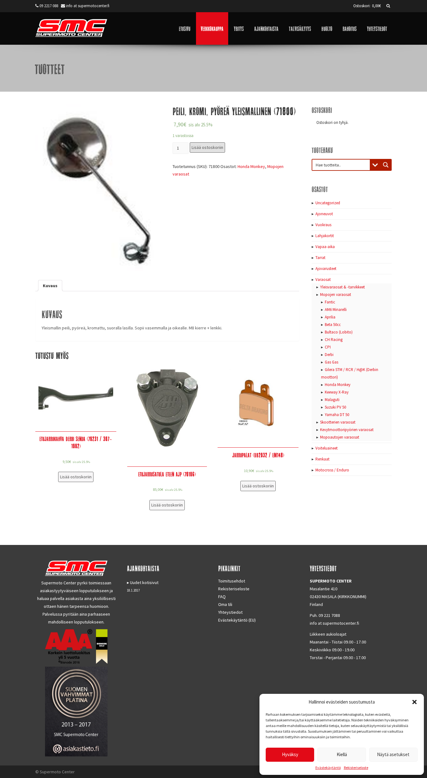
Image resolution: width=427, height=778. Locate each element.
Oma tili (225, 604)
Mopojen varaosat (335, 294)
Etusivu (184, 28)
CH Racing (334, 339)
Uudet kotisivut (144, 582)
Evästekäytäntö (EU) (237, 620)
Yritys (239, 28)
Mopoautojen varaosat (339, 437)
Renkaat (322, 459)
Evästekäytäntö (328, 767)
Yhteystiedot (377, 28)
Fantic (330, 302)
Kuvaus (50, 285)
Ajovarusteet (325, 268)
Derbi (329, 354)
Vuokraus (323, 224)
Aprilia (330, 317)
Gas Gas (331, 362)
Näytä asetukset (393, 754)
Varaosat (323, 279)
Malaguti (332, 399)
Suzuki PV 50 (335, 407)
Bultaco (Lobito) (339, 332)
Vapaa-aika (325, 246)
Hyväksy (290, 754)
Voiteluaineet (326, 448)
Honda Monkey (251, 166)
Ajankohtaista (266, 28)
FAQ (222, 596)
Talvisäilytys (300, 28)
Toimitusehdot (231, 581)
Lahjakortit (324, 235)
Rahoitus (350, 28)
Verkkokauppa (212, 28)
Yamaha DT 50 (337, 414)
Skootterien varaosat (337, 422)
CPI (328, 347)
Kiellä (342, 754)
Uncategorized (327, 203)
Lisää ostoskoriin (207, 147)
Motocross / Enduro (332, 470)
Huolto (326, 28)
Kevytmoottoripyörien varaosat (347, 429)
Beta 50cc (333, 324)
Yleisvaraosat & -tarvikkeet (342, 287)
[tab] (50, 285)
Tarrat (320, 257)
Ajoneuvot (324, 213)
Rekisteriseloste (356, 767)
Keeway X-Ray (337, 392)
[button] (414, 702)
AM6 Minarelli (336, 309)
